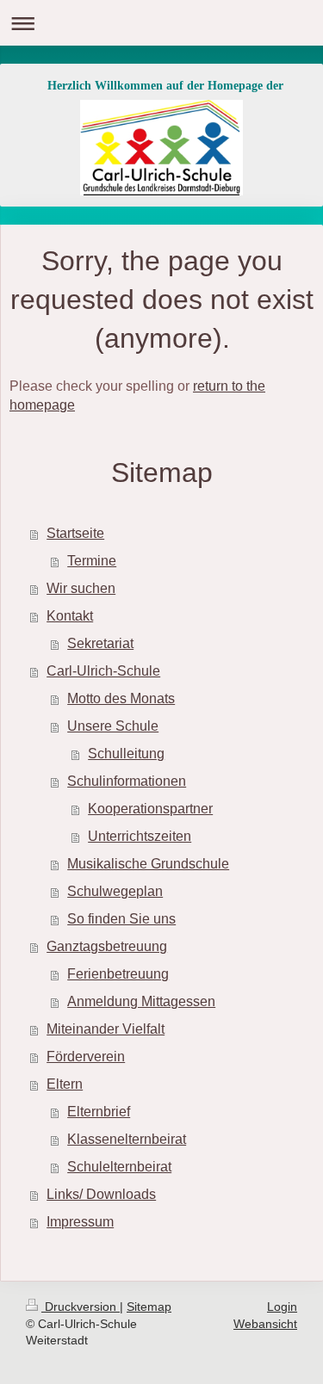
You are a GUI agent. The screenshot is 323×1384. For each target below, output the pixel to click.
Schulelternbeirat (119, 1166)
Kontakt (70, 616)
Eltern (65, 1084)
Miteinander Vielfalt (106, 1029)
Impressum (80, 1221)
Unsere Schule (112, 726)
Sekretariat (100, 643)
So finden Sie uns (121, 918)
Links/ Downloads (101, 1194)
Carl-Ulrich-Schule (103, 671)
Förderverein (86, 1056)
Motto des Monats (121, 698)
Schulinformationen (126, 781)
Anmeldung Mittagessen (141, 1001)
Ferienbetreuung (118, 974)
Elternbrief (98, 1111)
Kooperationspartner (150, 808)
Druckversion (80, 1306)
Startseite (75, 533)
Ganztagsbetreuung (107, 946)
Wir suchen (81, 588)
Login (282, 1306)
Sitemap (149, 1306)
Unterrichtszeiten (139, 836)
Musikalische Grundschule (148, 863)
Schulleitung (126, 753)
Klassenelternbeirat (126, 1139)
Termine (91, 560)
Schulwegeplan (115, 891)
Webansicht (265, 1324)
